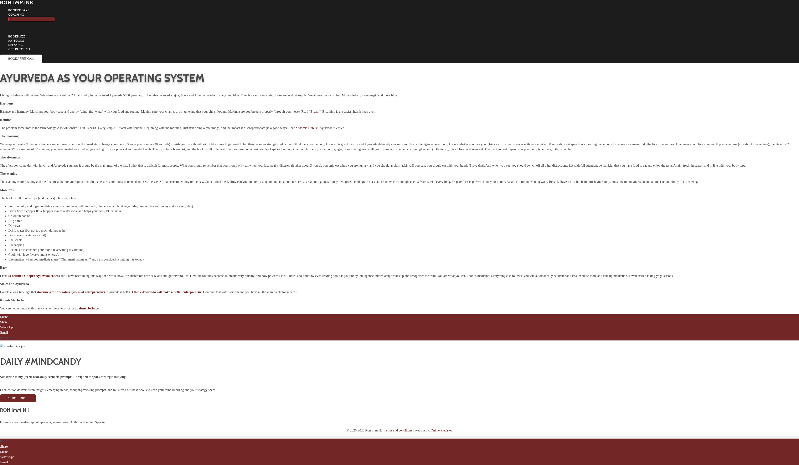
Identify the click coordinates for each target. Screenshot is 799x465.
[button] (26, 14)
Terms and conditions (398, 430)
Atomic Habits (307, 128)
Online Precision (442, 430)
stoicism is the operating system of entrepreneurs (71, 292)
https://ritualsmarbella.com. (82, 308)
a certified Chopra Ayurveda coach (34, 276)
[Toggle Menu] (31, 19)
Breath (314, 111)
